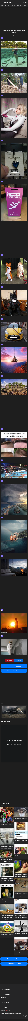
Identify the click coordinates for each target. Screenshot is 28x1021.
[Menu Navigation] (2, 2)
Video (2, 5)
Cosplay (13, 5)
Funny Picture (8, 5)
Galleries (26, 5)
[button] (23, 2)
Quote (21, 5)
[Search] (26, 2)
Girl (18, 5)
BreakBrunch (8, 1013)
